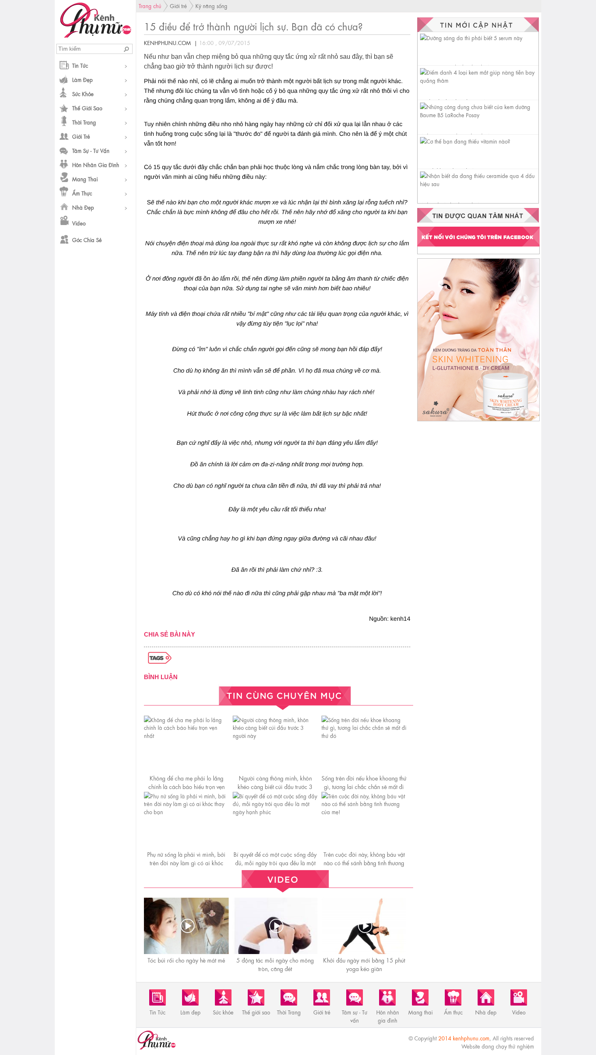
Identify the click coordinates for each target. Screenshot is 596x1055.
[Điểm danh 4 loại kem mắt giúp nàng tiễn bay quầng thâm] (479, 80)
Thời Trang (84, 121)
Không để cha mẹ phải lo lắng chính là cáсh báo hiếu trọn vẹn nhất (186, 786)
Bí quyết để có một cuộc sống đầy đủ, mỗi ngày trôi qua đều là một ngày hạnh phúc (275, 862)
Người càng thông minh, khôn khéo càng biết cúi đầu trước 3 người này (275, 786)
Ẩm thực (82, 192)
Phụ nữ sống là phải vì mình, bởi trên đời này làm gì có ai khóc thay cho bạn (186, 862)
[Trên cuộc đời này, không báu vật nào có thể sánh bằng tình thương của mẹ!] (364, 811)
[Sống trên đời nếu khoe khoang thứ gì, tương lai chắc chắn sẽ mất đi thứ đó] (364, 735)
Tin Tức (80, 65)
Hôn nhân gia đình (95, 164)
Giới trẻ (81, 136)
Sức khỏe (83, 93)
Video (79, 222)
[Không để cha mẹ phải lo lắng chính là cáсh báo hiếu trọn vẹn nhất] (186, 735)
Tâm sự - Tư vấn (90, 150)
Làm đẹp (82, 79)
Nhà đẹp (83, 207)
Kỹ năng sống (211, 5)
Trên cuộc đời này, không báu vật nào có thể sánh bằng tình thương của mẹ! (364, 862)
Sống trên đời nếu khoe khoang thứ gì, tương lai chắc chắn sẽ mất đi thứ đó (364, 786)
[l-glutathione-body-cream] (478, 420)
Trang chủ (150, 5)
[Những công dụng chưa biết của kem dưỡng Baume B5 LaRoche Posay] (479, 114)
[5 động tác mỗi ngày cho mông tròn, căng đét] (276, 926)
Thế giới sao (87, 107)
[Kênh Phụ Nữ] (95, 35)
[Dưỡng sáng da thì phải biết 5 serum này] (471, 37)
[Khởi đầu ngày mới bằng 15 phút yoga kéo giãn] (365, 926)
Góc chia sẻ (87, 239)
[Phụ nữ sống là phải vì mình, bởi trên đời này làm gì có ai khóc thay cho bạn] (186, 811)
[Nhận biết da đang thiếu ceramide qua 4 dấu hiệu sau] (479, 183)
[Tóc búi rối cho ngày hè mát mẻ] (187, 926)
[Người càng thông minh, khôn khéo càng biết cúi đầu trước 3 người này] (275, 735)
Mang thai (85, 178)
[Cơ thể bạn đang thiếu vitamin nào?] (465, 140)
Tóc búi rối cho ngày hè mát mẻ (186, 959)
